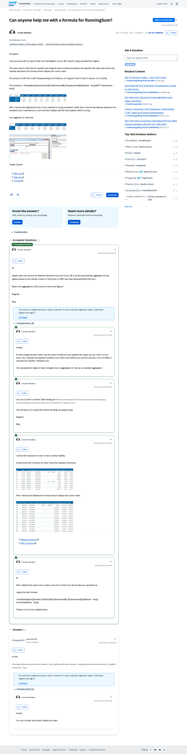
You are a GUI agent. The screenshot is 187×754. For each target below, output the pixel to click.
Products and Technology (44, 4)
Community (24, 4)
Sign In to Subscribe (164, 20)
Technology (47, 10)
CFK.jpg (17, 181)
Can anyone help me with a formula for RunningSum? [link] (86, 10)
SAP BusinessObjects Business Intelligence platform (64, 44)
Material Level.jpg (28, 540)
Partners (83, 4)
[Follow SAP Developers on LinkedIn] (164, 750)
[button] (167, 33)
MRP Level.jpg (27, 543)
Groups (61, 4)
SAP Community (14, 10)
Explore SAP (162, 4)
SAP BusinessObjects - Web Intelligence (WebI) (26, 44)
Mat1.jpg (17, 174)
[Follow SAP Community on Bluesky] (155, 750)
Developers (72, 4)
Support (83, 750)
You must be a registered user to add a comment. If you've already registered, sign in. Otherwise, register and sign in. (61, 311)
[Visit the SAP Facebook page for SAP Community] (151, 750)
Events (93, 4)
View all (128, 207)
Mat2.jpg (17, 177)
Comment (112, 195)
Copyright (46, 750)
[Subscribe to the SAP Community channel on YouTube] (160, 750)
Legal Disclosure (59, 750)
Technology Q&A (59, 10)
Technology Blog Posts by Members (142, 92)
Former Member (24, 33)
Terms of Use (34, 750)
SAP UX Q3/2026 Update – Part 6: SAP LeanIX (145, 78)
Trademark (72, 750)
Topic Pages (117, 4)
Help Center (104, 4)
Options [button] (176, 20)
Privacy (24, 750)
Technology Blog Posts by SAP (140, 81)
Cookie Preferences (97, 750)
